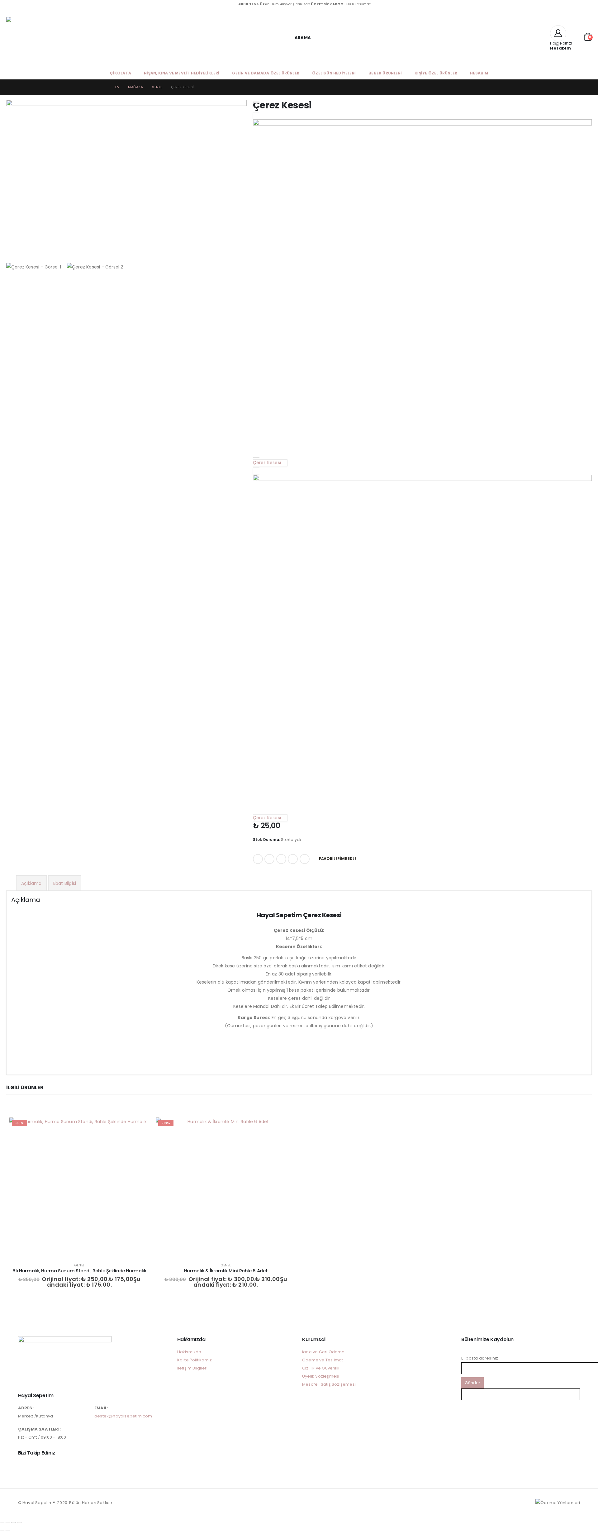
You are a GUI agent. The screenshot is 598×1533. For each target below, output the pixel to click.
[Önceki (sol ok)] (2, 1530)
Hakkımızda (189, 1352)
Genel (79, 1265)
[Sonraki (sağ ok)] (8, 1530)
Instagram (23, 1467)
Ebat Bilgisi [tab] (64, 883)
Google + (293, 859)
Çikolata (120, 73)
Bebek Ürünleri (385, 73)
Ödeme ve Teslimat (322, 1360)
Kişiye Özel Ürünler (436, 73)
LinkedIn (281, 859)
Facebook (258, 859)
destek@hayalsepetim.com (123, 1416)
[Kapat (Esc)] (19, 1522)
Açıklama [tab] (31, 883)
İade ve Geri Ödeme (323, 1352)
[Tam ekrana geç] (8, 1522)
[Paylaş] (13, 1522)
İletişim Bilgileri (192, 1368)
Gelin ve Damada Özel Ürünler (265, 73)
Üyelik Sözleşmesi (320, 1376)
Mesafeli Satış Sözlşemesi (329, 1384)
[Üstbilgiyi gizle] (56, 37)
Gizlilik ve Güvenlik (320, 1368)
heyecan (269, 859)
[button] (299, 37)
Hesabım (479, 73)
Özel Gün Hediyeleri (334, 73)
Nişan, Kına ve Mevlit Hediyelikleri (181, 73)
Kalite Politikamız (194, 1360)
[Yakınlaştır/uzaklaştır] (2, 1522)
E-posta (305, 859)
